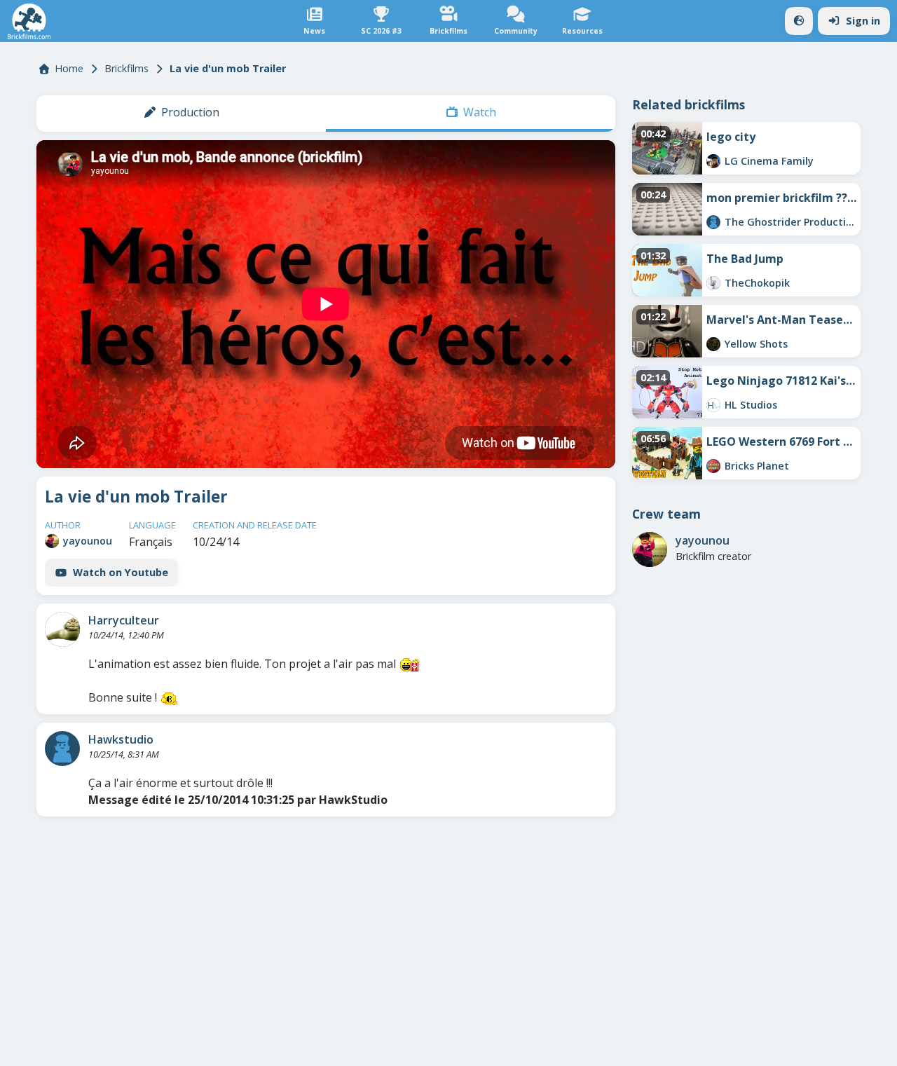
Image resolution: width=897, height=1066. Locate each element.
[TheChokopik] (713, 283)
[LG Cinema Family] (713, 161)
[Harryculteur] (62, 629)
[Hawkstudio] (62, 748)
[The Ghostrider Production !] (713, 222)
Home (69, 68)
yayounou (87, 540)
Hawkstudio (120, 739)
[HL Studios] (713, 405)
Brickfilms (126, 68)
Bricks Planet (757, 465)
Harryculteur (123, 620)
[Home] (29, 21)
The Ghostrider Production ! (790, 221)
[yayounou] (52, 541)
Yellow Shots (756, 343)
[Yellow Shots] (713, 344)
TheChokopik (757, 282)
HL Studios (751, 404)
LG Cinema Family (769, 161)
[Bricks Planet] (713, 466)
